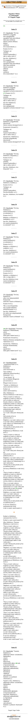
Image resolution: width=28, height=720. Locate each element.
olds (11, 33)
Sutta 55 (14, 177)
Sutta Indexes (8, 5)
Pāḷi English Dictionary (10, 7)
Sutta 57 (14, 233)
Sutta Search (21, 7)
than (11, 362)
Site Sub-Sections (22, 5)
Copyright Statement (14, 718)
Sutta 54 (14, 150)
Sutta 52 (14, 82)
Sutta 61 (14, 359)
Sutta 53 (14, 116)
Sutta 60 (14, 325)
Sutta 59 (14, 291)
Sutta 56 (14, 204)
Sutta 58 (14, 262)
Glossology (15, 5)
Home (3, 5)
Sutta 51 (14, 29)
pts (8, 33)
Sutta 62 (14, 647)
